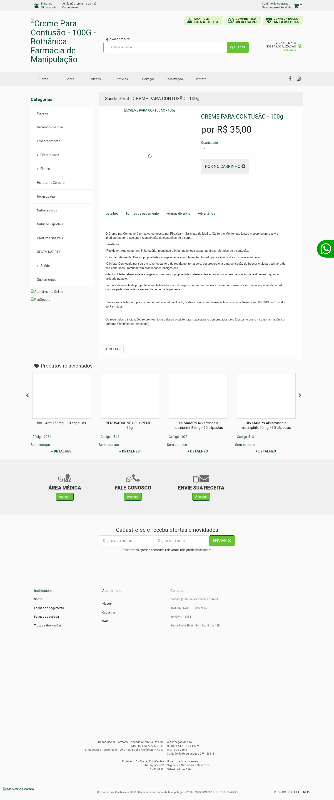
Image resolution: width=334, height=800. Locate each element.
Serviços (148, 79)
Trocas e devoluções (48, 625)
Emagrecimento (48, 141)
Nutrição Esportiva (50, 224)
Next (300, 395)
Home (44, 79)
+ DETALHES (61, 451)
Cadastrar (108, 612)
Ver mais (290, 50)
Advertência (206, 213)
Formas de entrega (46, 616)
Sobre (70, 79)
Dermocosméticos (50, 127)
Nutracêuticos (47, 210)
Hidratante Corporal (51, 182)
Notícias (122, 79)
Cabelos (43, 113)
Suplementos (46, 279)
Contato (200, 79)
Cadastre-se (70, 7)
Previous (27, 395)
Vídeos (96, 79)
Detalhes (112, 213)
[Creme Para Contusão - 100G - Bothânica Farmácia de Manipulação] (65, 41)
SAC (105, 621)
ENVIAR (220, 540)
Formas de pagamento (142, 213)
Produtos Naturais (50, 238)
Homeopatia (46, 196)
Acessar (65, 497)
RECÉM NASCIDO (49, 252)
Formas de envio (178, 213)
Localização (174, 79)
